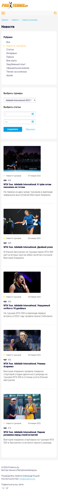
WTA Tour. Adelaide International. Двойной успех (28, 247)
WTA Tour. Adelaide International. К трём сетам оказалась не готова (27, 185)
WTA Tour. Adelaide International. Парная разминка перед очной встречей (24, 433)
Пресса (10, 57)
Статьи (10, 49)
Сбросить (30, 129)
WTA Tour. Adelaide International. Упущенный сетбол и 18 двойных (27, 307)
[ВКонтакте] (3, 488)
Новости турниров (16, 45)
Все (8, 42)
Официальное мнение (17, 68)
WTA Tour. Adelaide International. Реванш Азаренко (24, 365)
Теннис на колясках (16, 71)
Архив (9, 75)
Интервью (11, 53)
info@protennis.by (27, 479)
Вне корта (11, 60)
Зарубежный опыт (16, 64)
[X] (7, 488)
